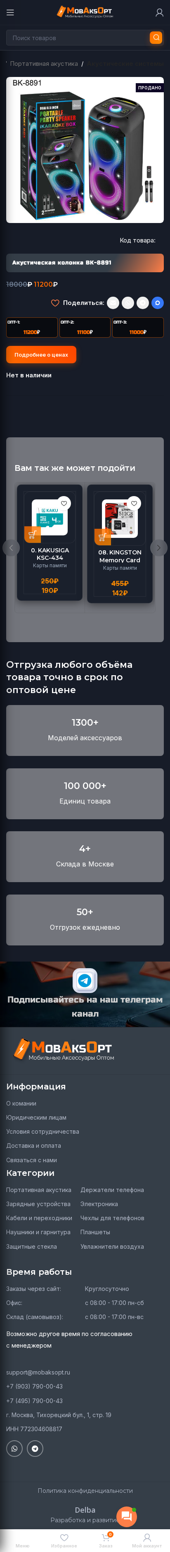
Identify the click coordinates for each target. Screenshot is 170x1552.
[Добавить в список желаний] (55, 303)
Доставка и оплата (33, 1145)
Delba (85, 1510)
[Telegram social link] (143, 303)
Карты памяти (50, 565)
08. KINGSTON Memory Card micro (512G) (120, 560)
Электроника (99, 1203)
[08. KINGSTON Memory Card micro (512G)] (120, 518)
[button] (32, 534)
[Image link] (64, 1050)
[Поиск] (156, 37)
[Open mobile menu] (10, 12)
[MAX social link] (157, 303)
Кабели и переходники (39, 1217)
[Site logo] (85, 12)
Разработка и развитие (85, 1520)
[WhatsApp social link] (128, 303)
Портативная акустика (44, 63)
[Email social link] (113, 303)
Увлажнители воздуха (112, 1246)
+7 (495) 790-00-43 (34, 1400)
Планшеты (95, 1231)
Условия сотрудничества (42, 1131)
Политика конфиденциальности (85, 1490)
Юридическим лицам (36, 1117)
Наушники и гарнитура (38, 1231)
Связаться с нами (31, 1159)
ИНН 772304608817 (34, 1428)
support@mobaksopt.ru (38, 1372)
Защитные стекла (31, 1246)
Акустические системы (125, 63)
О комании (21, 1103)
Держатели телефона (112, 1189)
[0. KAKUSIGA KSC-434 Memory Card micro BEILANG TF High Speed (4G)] (50, 517)
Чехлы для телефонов (112, 1217)
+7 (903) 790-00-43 (34, 1386)
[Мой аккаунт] (159, 12)
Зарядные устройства (38, 1203)
